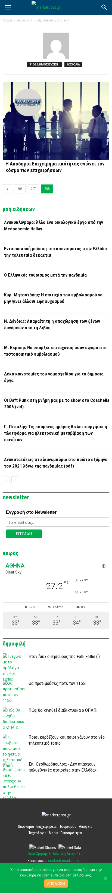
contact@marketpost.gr (66, 860)
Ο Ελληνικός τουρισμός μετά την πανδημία (45, 275)
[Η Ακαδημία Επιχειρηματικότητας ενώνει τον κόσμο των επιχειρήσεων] (56, 121)
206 (19, 189)
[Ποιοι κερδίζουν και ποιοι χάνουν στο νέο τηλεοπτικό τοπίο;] (13, 751)
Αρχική (7, 20)
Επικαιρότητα (71, 833)
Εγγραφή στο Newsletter (31, 512)
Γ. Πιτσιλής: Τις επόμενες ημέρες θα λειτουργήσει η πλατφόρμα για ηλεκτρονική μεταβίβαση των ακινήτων (55, 433)
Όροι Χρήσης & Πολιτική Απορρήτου (56, 853)
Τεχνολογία (37, 833)
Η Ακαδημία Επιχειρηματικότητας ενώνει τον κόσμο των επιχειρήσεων (55, 167)
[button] (104, 7)
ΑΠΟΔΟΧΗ (56, 883)
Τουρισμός (68, 826)
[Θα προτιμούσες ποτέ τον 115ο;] (13, 691)
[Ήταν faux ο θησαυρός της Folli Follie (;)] (13, 667)
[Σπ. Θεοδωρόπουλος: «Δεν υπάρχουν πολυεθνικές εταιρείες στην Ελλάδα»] (13, 781)
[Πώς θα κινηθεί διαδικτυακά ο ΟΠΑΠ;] (13, 718)
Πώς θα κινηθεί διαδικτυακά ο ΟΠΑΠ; (63, 710)
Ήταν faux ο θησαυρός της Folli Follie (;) (64, 656)
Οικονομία (26, 826)
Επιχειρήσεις (46, 826)
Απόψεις (85, 826)
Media (53, 833)
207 (33, 189)
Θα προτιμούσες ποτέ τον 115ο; (57, 683)
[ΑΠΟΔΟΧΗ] (105, 878)
